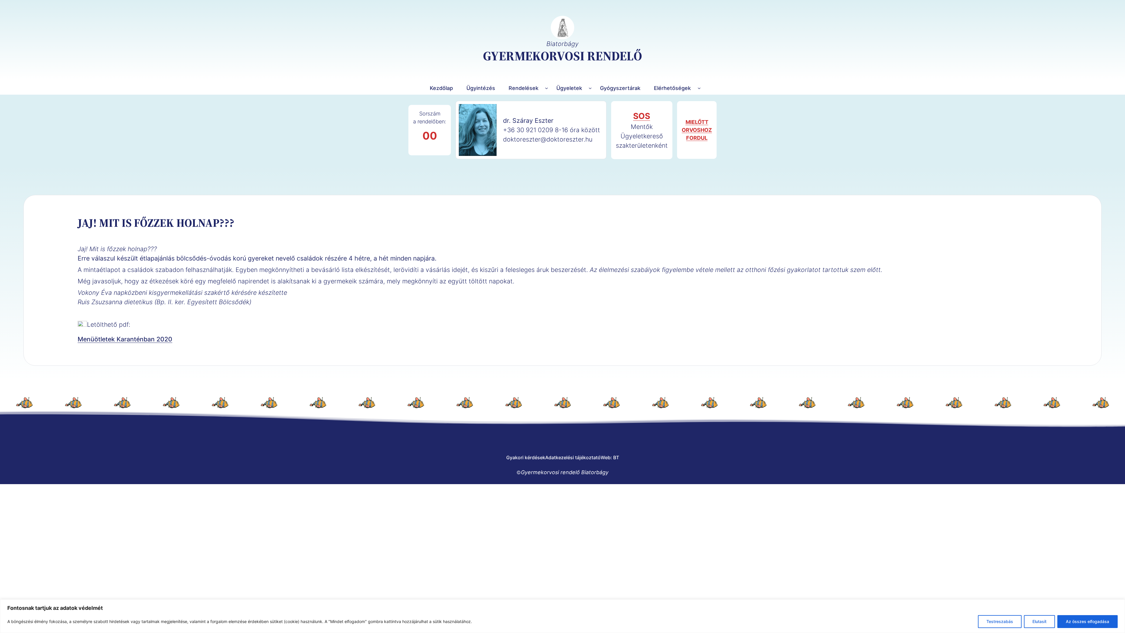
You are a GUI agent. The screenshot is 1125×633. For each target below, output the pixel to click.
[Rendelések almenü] (546, 88)
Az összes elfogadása (1087, 621)
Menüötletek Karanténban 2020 (125, 339)
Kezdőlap (441, 88)
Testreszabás (999, 621)
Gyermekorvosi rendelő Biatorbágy (564, 472)
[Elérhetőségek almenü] (699, 88)
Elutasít (1039, 621)
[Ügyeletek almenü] (590, 88)
